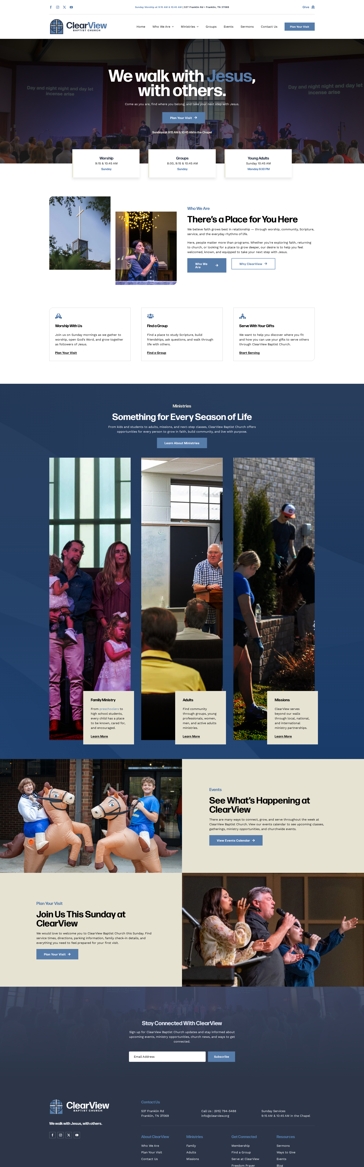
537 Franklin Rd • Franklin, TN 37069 (206, 7)
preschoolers (109, 709)
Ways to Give (286, 1152)
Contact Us (149, 1159)
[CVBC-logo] (78, 20)
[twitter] (64, 7)
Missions (192, 1159)
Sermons (283, 1145)
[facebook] (50, 7)
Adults (191, 1152)
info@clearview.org (215, 1116)
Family (191, 1145)
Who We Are (150, 1145)
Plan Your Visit (151, 1152)
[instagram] (57, 7)
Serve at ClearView (245, 1159)
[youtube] (71, 7)
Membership (240, 1145)
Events (281, 1159)
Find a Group (241, 1152)
